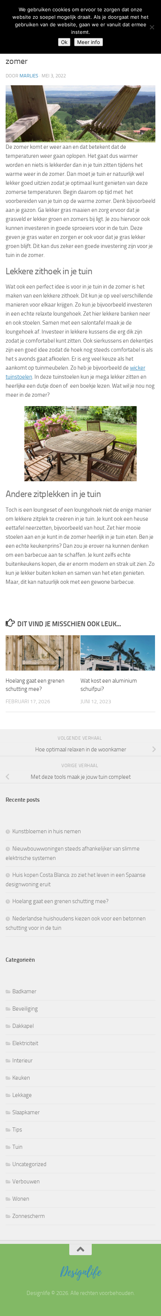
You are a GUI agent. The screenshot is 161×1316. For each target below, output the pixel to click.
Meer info (88, 42)
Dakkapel (23, 1026)
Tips (17, 1129)
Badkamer (24, 991)
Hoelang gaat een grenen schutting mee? (60, 901)
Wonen (20, 1198)
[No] (151, 27)
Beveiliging (25, 1008)
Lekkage (22, 1095)
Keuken (21, 1077)
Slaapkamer (26, 1112)
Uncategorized (29, 1164)
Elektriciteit (25, 1043)
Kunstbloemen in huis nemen (46, 831)
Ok (64, 42)
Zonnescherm (28, 1216)
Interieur (22, 1060)
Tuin (17, 1147)
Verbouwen (26, 1181)
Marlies (28, 76)
